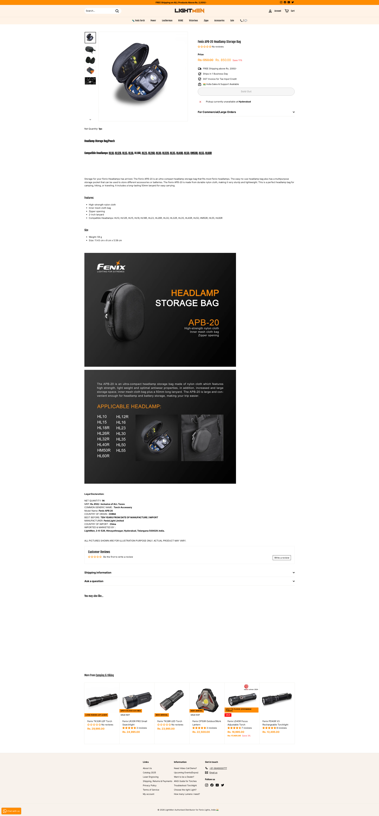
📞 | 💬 (243, 20)
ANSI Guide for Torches (185, 781)
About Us (147, 768)
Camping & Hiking (105, 675)
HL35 (172, 153)
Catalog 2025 (149, 772)
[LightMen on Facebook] (211, 785)
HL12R (118, 153)
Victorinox (193, 20)
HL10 (111, 153)
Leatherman (167, 20)
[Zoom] (143, 76)
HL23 (144, 153)
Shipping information (97, 572)
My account (148, 794)
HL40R (179, 153)
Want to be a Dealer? (184, 777)
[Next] (90, 119)
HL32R (165, 153)
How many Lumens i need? (187, 794)
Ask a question (93, 581)
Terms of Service (151, 789)
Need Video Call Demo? (185, 768)
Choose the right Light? (185, 789)
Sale (232, 20)
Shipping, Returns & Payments (157, 781)
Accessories (219, 20)
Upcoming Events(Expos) (186, 772)
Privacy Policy (149, 785)
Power (153, 20)
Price (201, 54)
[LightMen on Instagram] (206, 785)
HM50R (194, 153)
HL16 (130, 153)
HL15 (124, 153)
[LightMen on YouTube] (217, 785)
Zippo (206, 20)
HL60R (208, 153)
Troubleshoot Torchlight (185, 785)
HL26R (151, 153)
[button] (205, 46)
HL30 (158, 153)
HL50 (186, 153)
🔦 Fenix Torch (138, 20)
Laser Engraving (151, 777)
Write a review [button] (281, 557)
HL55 (201, 153)
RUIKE (180, 20)
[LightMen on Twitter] (222, 785)
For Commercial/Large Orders (217, 112)
